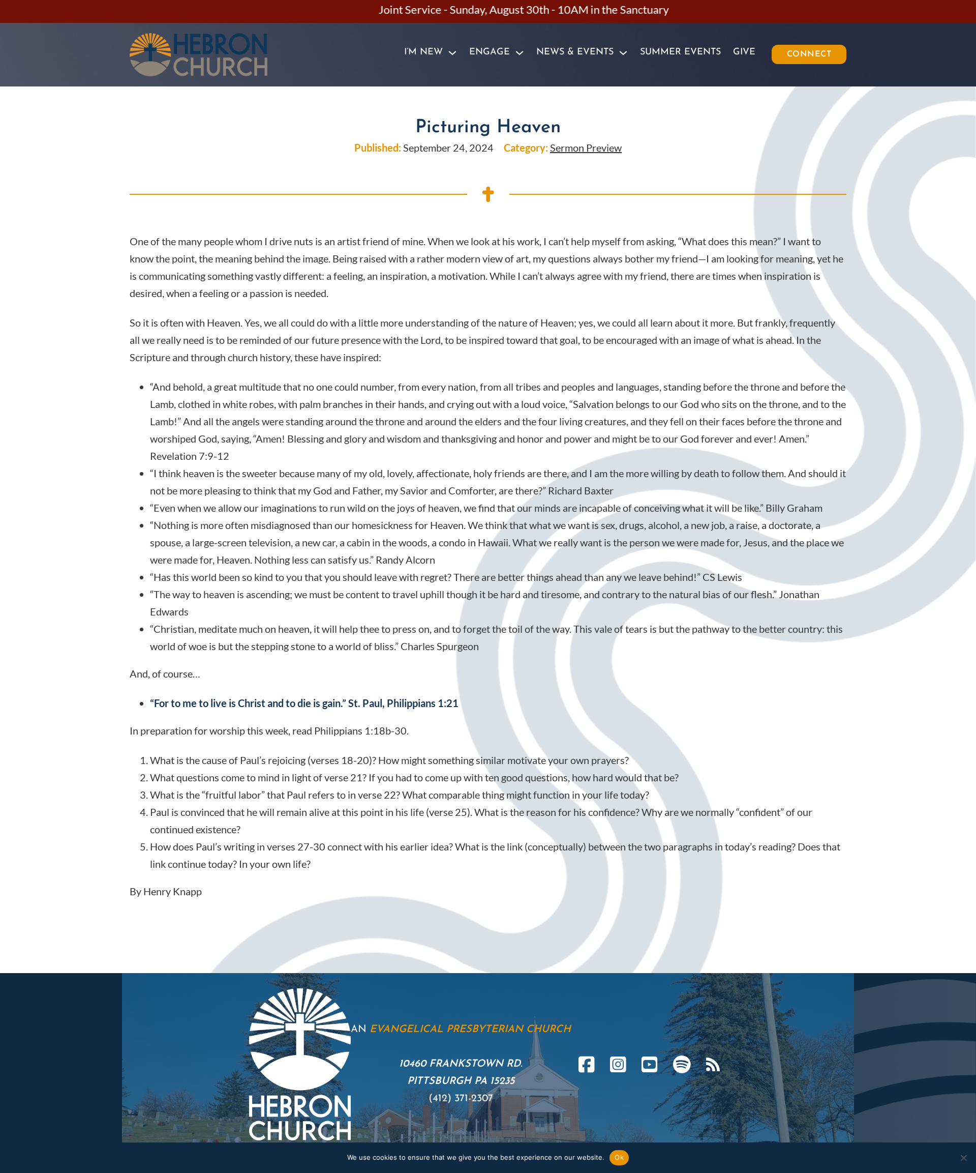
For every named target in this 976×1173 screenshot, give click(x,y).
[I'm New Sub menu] (452, 52)
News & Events (575, 52)
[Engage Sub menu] (519, 52)
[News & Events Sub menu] (623, 52)
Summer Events (680, 52)
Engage (489, 52)
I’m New (423, 52)
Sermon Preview (586, 147)
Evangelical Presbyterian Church (470, 1029)
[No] (963, 1158)
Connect (809, 54)
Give (744, 52)
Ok (619, 1157)
